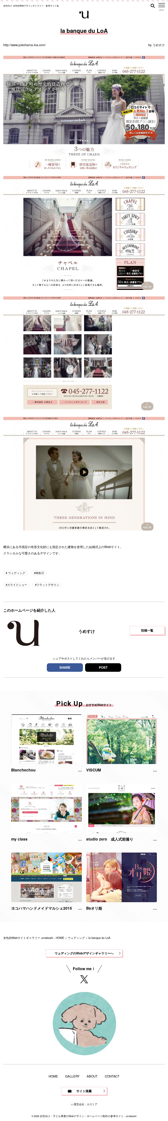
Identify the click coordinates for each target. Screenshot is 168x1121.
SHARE (65, 667)
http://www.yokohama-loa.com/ (24, 44)
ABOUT (92, 1076)
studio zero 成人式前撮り (109, 839)
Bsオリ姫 (94, 908)
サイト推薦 (84, 1091)
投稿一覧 (147, 630)
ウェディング (16, 573)
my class (19, 839)
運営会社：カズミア (85, 1104)
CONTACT (112, 1076)
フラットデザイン (48, 585)
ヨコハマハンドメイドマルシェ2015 (41, 908)
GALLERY (72, 1076)
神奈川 (39, 573)
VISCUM (93, 770)
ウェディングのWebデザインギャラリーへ (84, 953)
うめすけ (158, 44)
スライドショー (17, 585)
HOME (53, 1076)
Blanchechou (23, 770)
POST (103, 667)
